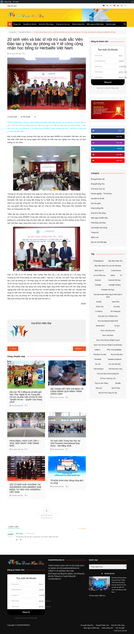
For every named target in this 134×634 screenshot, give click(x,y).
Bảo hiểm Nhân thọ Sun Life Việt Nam (108, 266)
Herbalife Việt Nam (107, 290)
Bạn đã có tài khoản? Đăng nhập (108, 88)
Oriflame (97, 350)
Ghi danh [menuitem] (16, 2)
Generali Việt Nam (114, 280)
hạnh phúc (115, 302)
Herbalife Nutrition (115, 285)
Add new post (12, 6)
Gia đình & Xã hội (29, 24)
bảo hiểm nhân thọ (115, 261)
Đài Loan (99, 388)
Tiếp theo (78, 349)
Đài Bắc (118, 383)
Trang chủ (17, 24)
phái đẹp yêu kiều (99, 354)
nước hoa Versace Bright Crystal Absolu (108, 345)
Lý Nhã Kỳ (98, 311)
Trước (14, 349)
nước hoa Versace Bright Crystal (107, 340)
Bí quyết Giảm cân (98, 179)
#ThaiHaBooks (98, 261)
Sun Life (97, 364)
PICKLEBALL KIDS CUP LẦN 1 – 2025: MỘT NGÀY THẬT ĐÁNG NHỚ (25, 443)
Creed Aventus (116, 270)
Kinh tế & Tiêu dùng (46, 24)
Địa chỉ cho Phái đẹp (99, 242)
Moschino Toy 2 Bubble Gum (108, 316)
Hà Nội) (98, 302)
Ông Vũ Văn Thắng (101, 383)
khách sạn (100, 306)
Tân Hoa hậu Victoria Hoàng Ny (108, 374)
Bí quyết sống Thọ (98, 184)
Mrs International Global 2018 (108, 321)
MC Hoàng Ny (115, 311)
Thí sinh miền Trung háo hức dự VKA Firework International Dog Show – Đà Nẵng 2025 (65, 443)
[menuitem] (2, 1)
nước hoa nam (107, 335)
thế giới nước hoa (115, 369)
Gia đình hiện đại (15, 53)
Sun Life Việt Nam (114, 364)
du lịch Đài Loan (99, 275)
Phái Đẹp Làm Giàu (98, 223)
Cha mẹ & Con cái (63, 24)
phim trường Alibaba (114, 350)
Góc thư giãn (111, 24)
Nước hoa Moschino (108, 330)
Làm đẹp (116, 306)
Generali (98, 280)
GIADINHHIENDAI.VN (70, 568)
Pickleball (98, 359)
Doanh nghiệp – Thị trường (101, 193)
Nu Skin (117, 326)
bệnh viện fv (99, 270)
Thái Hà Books (98, 369)
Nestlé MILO (100, 326)
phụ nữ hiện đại (116, 354)
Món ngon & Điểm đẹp (95, 24)
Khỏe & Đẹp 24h (78, 24)
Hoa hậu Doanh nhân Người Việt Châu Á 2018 (108, 296)
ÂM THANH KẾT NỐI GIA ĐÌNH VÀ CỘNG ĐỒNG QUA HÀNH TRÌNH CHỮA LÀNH (66, 391)
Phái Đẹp (19, 533)
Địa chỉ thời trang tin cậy (108, 393)
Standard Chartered (114, 359)
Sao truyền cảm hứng (99, 228)
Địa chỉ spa (116, 388)
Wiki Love (94, 237)
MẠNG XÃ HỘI (56, 568)
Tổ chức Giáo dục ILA (108, 378)
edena (113, 275)
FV (121, 275)
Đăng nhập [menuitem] (7, 2)
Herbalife (98, 285)
